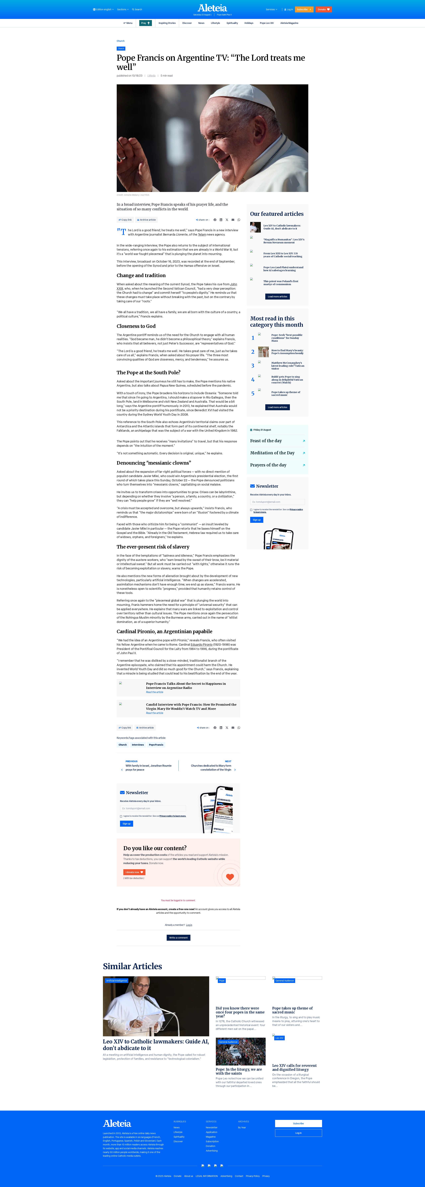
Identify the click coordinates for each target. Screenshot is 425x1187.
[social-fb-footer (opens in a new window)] (209, 1166)
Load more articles (277, 296)
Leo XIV (279, 1037)
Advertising (212, 1150)
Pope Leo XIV (267, 23)
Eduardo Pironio (202, 644)
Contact (239, 1176)
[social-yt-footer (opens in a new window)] (203, 1166)
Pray (143, 23)
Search (138, 9)
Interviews (138, 744)
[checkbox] (121, 816)
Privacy (266, 1176)
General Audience (228, 1041)
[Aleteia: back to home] (212, 8)
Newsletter (211, 1127)
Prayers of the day (268, 465)
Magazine (211, 1136)
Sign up (126, 823)
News (201, 23)
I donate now (132, 872)
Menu (129, 23)
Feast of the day (266, 440)
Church (121, 40)
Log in (290, 9)
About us (188, 1176)
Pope (221, 980)
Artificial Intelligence (116, 980)
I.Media (151, 75)
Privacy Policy (253, 1176)
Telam (202, 234)
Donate (322, 9)
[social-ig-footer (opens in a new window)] (221, 1166)
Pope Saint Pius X (224, 14)
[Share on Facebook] (215, 219)
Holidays (249, 23)
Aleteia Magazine (289, 23)
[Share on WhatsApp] (239, 219)
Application (211, 1132)
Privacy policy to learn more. (173, 816)
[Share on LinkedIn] (221, 219)
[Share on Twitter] (227, 219)
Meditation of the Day (272, 453)
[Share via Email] (233, 219)
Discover (187, 23)
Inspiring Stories (167, 23)
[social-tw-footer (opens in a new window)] (215, 1166)
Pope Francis (156, 744)
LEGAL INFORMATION (207, 1176)
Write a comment (178, 937)
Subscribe (302, 9)
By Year (242, 1127)
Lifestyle (215, 23)
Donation (210, 1146)
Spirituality (232, 23)
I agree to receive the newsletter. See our (154, 816)
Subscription (212, 1141)
